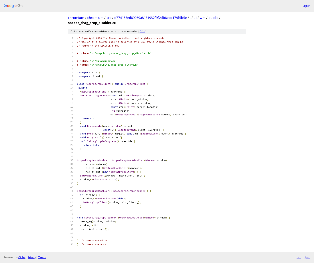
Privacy (32, 257)
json (307, 257)
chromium (76, 17)
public (213, 17)
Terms (42, 257)
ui (195, 17)
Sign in (306, 5)
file (142, 31)
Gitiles (21, 257)
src (108, 17)
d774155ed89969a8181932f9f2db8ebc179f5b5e (150, 17)
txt (299, 257)
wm (202, 17)
